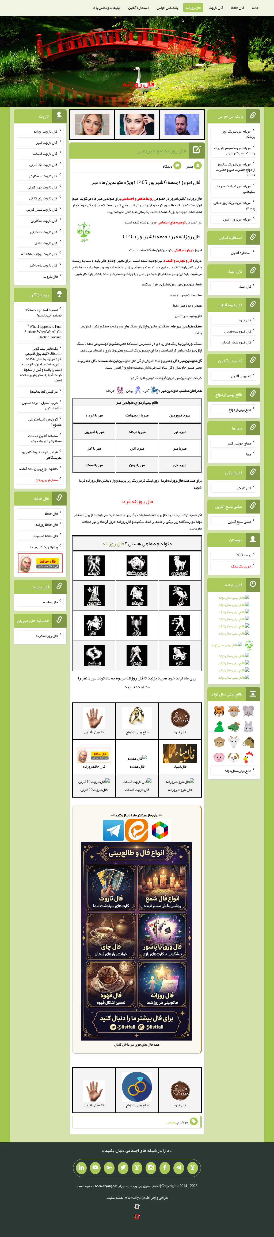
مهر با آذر (94, 448)
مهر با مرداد (137, 431)
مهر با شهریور (94, 431)
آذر (147, 390)
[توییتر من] (123, 1168)
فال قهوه (245, 320)
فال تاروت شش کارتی (42, 209)
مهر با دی (179, 465)
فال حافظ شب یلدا (45, 535)
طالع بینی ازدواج (240, 409)
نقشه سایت (114, 1197)
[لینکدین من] (81, 1168)
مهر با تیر (180, 431)
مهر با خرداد (94, 415)
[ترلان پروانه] (137, 125)
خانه (255, 7)
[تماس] (137, 1168)
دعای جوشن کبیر (239, 443)
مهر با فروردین (179, 415)
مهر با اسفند (94, 465)
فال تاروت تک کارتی (43, 164)
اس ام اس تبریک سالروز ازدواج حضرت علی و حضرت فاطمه (235, 169)
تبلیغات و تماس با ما (106, 7)
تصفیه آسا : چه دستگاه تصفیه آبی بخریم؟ (43, 312)
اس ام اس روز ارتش (237, 219)
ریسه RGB (243, 555)
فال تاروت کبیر (47, 142)
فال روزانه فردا (47, 635)
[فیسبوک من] (164, 1168)
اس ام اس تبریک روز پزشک (238, 133)
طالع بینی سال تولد (237, 770)
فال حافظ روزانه (47, 524)
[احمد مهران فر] (182, 125)
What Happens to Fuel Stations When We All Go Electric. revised (43, 332)
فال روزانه (193, 7)
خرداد (110, 390)
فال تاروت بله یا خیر (43, 265)
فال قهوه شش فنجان (236, 342)
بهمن (130, 390)
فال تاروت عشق (46, 242)
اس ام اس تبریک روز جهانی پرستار (234, 205)
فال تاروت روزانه (180, 789)
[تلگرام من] (178, 1168)
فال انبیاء (244, 286)
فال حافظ (237, 7)
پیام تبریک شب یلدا (44, 547)
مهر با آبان (137, 448)
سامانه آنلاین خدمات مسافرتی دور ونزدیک (45, 438)
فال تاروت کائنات (137, 789)
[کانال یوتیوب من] (95, 1168)
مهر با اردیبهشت (137, 415)
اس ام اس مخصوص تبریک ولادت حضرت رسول (234, 150)
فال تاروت (216, 7)
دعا (248, 454)
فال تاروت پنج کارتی (43, 198)
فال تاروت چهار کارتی (43, 187)
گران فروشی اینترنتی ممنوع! (45, 421)
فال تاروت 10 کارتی (94, 789)
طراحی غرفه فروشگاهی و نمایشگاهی (42, 454)
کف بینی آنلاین (241, 376)
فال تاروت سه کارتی (43, 176)
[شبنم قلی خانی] (92, 125)
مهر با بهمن (137, 465)
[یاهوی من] (192, 1168)
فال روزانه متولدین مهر (162, 150)
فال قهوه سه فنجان (237, 331)
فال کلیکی (244, 488)
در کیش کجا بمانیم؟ (44, 391)
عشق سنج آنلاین (239, 521)
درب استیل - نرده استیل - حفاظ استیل (41, 405)
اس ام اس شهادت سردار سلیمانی (235, 188)
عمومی (171, 1122)
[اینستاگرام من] (151, 1168)
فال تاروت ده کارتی (44, 231)
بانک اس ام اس (167, 7)
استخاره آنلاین (138, 7)
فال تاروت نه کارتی (44, 220)
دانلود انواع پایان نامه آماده (38, 468)
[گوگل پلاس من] (109, 1168)
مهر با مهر (180, 448)
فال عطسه (137, 766)
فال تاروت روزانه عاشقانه (39, 254)
